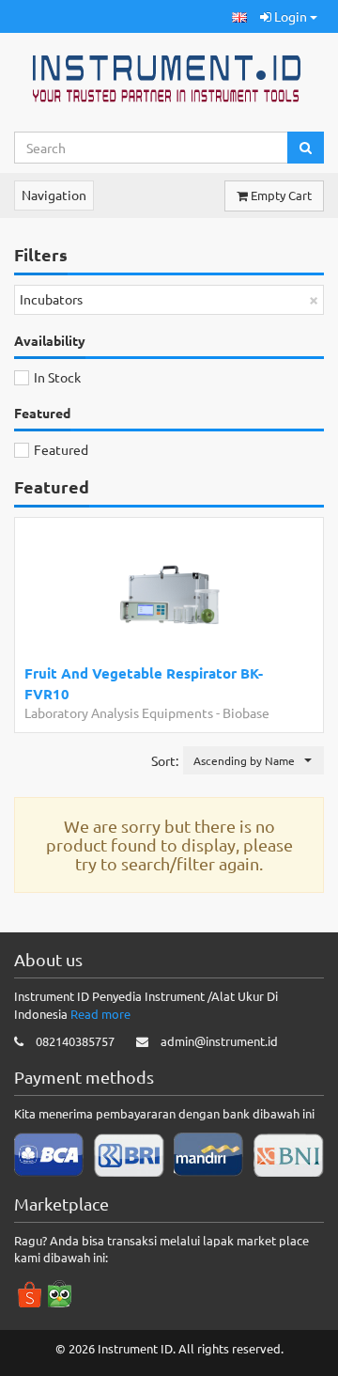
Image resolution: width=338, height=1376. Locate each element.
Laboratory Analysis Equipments (118, 712)
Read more (100, 1014)
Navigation (54, 194)
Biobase (246, 712)
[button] (239, 16)
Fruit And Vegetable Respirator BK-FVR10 (143, 683)
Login (290, 16)
